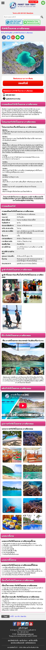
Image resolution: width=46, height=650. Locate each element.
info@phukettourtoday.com (25, 634)
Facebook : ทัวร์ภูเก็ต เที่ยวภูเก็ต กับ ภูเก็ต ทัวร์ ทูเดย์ (15, 624)
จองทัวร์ (23, 83)
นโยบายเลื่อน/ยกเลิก (18, 642)
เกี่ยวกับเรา (24, 640)
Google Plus (13, 37)
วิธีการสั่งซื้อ (33, 640)
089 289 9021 (10, 95)
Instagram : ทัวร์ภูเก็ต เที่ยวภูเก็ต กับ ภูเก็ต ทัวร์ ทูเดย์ (27, 624)
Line (18, 37)
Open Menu (3, 3)
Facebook (4, 37)
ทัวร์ (2, 33)
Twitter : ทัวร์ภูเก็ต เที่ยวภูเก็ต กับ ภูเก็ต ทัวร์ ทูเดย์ (23, 624)
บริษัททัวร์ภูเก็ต (14, 640)
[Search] (42, 17)
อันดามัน (23, 616)
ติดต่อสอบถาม (31, 642)
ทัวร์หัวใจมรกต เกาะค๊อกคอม (23, 33)
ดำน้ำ (12, 616)
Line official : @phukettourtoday (43, 3)
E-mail (22, 37)
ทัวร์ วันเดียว (9, 33)
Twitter (8, 37)
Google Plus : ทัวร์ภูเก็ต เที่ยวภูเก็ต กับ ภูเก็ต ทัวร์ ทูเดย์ (19, 624)
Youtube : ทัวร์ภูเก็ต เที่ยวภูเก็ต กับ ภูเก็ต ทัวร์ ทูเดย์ (31, 624)
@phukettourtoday (13, 99)
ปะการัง (17, 616)
